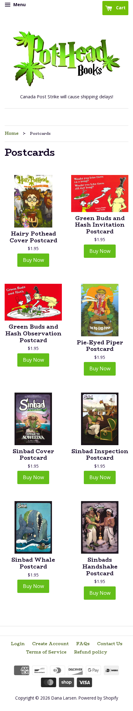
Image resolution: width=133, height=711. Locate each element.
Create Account (50, 643)
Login (18, 643)
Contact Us (109, 643)
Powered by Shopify (98, 698)
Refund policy (90, 652)
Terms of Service (46, 652)
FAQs (83, 643)
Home (12, 133)
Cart (120, 8)
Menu (19, 4)
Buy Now (33, 260)
